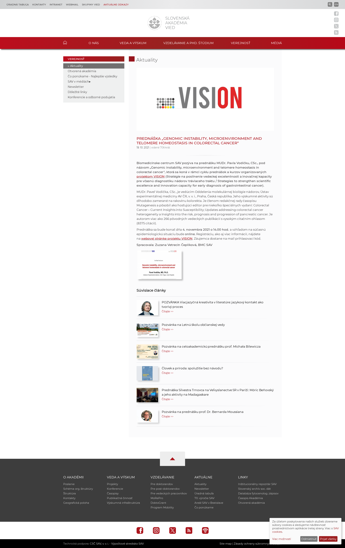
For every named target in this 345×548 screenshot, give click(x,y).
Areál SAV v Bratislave (208, 502)
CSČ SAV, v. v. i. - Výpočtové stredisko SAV (117, 543)
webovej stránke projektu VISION (166, 238)
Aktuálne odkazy (116, 4)
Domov (70, 42)
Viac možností (281, 539)
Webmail (72, 4)
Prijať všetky (328, 539)
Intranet (56, 4)
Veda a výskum (133, 43)
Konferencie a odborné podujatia (91, 97)
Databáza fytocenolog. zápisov (258, 493)
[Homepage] (154, 23)
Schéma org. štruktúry (78, 488)
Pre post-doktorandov (165, 488)
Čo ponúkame (203, 507)
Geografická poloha (76, 502)
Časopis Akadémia (250, 498)
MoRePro (157, 498)
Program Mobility (162, 507)
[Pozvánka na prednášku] (159, 264)
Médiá (276, 43)
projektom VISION (151, 176)
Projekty (112, 484)
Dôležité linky (77, 92)
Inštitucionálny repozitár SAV (257, 484)
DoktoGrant (158, 502)
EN (336, 4)
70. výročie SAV (204, 498)
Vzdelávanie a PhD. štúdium (188, 43)
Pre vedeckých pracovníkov (169, 493)
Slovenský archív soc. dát (254, 488)
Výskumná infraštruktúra (123, 502)
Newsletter (76, 87)
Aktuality (76, 66)
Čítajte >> (168, 311)
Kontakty (39, 4)
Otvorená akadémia (82, 71)
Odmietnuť (308, 539)
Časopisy (113, 493)
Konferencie (115, 488)
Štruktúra (69, 493)
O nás (94, 43)
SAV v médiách (78, 81)
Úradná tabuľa (17, 4)
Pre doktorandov (162, 484)
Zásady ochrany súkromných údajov (258, 543)
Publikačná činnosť (119, 498)
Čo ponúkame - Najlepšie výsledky (92, 76)
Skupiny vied (91, 4)
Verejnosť (240, 43)
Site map (226, 543)
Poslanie (69, 484)
